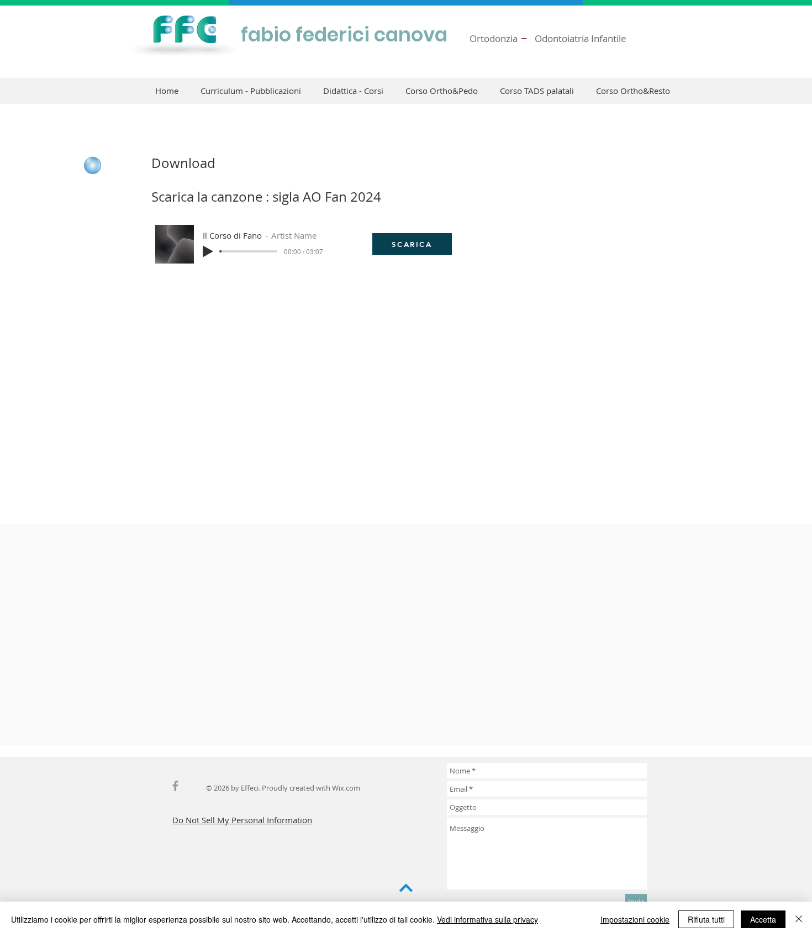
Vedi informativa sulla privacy (487, 919)
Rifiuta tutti (706, 919)
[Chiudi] (798, 919)
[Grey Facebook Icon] (175, 786)
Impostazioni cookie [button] (634, 919)
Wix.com (346, 788)
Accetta (763, 919)
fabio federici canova (344, 34)
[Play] (208, 251)
